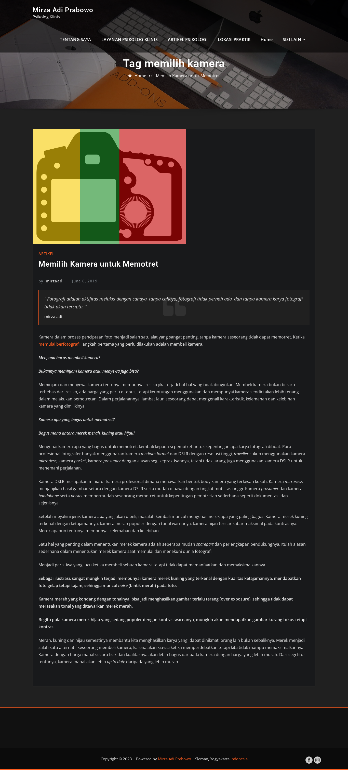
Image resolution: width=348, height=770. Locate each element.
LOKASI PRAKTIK (234, 39)
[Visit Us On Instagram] (317, 759)
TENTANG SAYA (75, 39)
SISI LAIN (292, 39)
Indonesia (239, 758)
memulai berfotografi (58, 344)
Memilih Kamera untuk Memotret (188, 76)
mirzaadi (51, 280)
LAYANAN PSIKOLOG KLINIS (129, 39)
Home (267, 39)
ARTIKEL (46, 253)
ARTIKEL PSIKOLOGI (188, 39)
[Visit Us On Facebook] (309, 759)
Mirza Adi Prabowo (63, 10)
